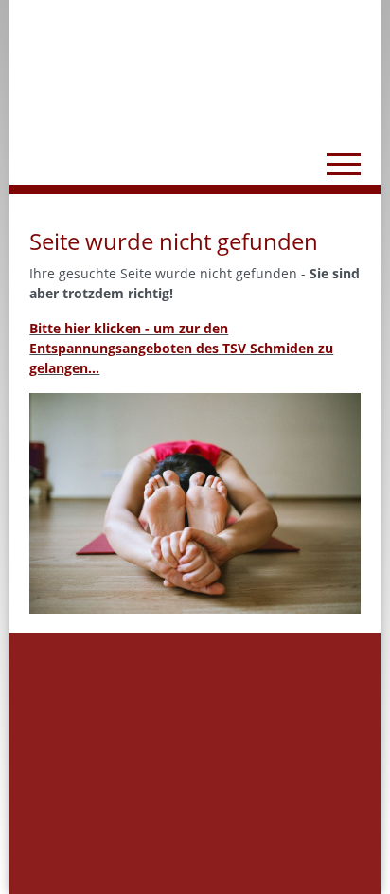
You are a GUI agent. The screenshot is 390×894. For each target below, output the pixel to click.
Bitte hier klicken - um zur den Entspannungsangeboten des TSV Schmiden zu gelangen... (181, 348)
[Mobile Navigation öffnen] (344, 164)
